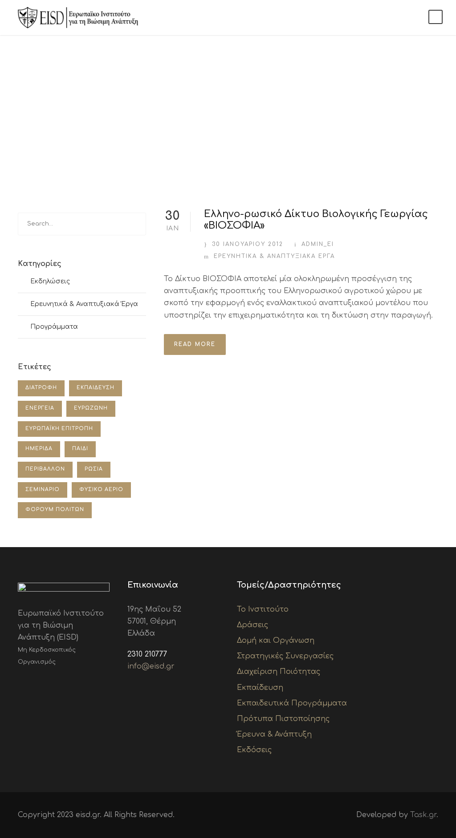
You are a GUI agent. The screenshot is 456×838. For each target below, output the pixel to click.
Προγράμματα (54, 326)
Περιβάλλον (45, 469)
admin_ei (317, 244)
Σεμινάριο (42, 489)
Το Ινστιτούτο (263, 609)
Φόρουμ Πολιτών (54, 509)
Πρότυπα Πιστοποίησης (283, 719)
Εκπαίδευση (95, 388)
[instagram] (77, 683)
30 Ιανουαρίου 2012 (247, 244)
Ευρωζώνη (91, 408)
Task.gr (423, 815)
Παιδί (80, 448)
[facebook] (20, 683)
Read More (195, 344)
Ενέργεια (39, 408)
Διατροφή (41, 388)
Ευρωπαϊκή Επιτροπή (59, 428)
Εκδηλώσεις (50, 281)
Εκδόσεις (254, 750)
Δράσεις (252, 625)
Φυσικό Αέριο (101, 489)
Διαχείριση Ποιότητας (278, 672)
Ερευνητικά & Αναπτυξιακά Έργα (274, 256)
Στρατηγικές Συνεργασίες (285, 656)
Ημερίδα (39, 448)
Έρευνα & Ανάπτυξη (274, 734)
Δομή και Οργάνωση (275, 641)
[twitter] (63, 683)
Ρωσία (94, 469)
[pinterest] (49, 683)
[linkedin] (34, 683)
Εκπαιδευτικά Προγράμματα (292, 703)
